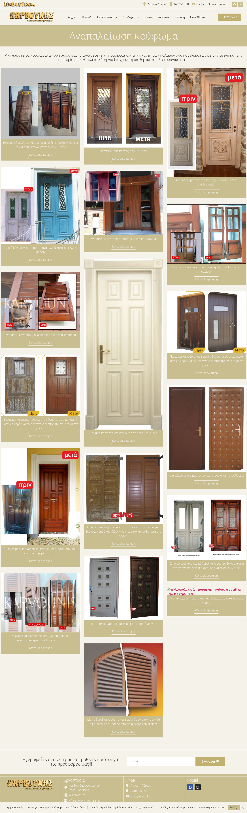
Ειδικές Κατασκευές (157, 17)
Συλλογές (129, 17)
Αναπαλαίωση (105, 17)
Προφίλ (86, 17)
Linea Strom (197, 17)
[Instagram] (240, 4)
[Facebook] (234, 4)
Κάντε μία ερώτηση (40, 154)
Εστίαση (180, 17)
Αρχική (72, 17)
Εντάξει (234, 807)
